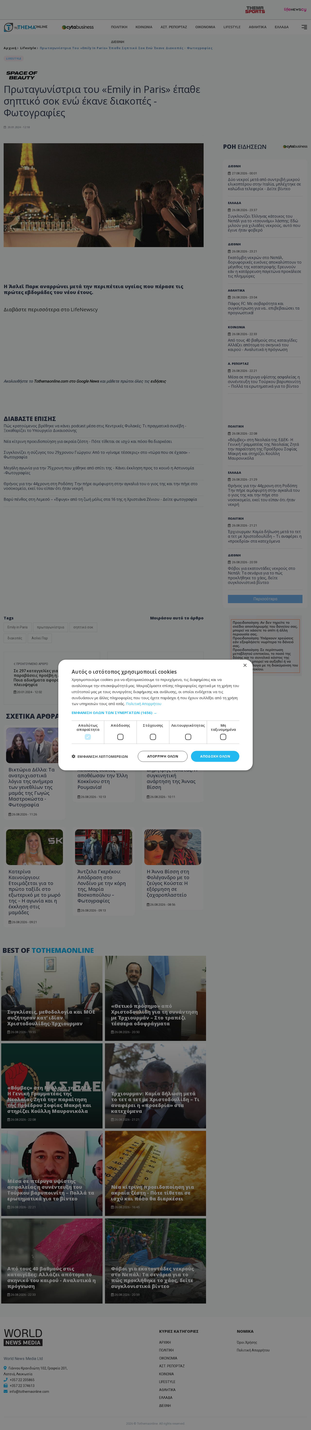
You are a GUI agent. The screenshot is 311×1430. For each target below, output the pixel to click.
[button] (155, 712)
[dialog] (155, 715)
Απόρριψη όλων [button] (162, 756)
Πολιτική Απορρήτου (143, 703)
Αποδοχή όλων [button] (215, 756)
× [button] (245, 665)
